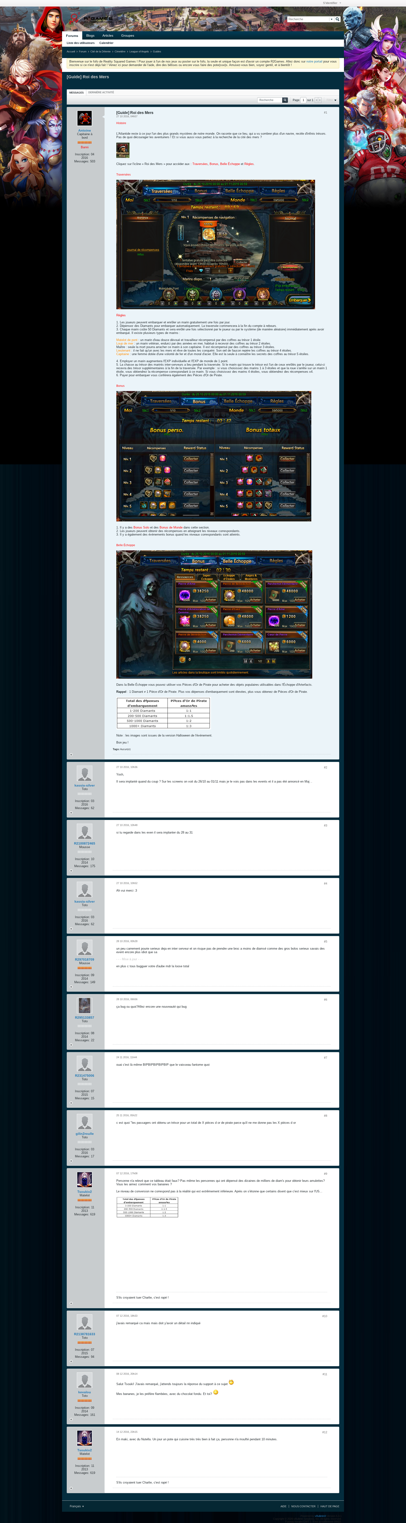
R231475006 (84, 1075)
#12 (324, 1432)
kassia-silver (84, 785)
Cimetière (120, 51)
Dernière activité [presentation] (101, 92)
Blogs (90, 35)
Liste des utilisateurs (81, 43)
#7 (325, 1057)
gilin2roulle (85, 1133)
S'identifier (330, 3)
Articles (107, 35)
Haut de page (329, 1506)
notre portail (314, 61)
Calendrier (106, 43)
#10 (324, 1316)
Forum (82, 51)
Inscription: (82, 154)
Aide (283, 1506)
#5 (325, 941)
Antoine (84, 130)
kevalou (84, 1392)
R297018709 (84, 959)
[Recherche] (337, 19)
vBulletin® (320, 1516)
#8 (325, 1115)
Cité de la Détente (100, 51)
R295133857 (84, 1017)
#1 (325, 112)
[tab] (76, 92)
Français (76, 1506)
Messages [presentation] (76, 92)
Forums (72, 36)
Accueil (71, 51)
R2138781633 (84, 1334)
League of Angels (139, 51)
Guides (157, 51)
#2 (325, 767)
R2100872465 (84, 843)
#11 (325, 1374)
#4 (325, 883)
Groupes (127, 35)
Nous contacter (303, 1506)
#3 (325, 825)
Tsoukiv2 (84, 1192)
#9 (325, 1173)
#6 (325, 999)
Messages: (81, 161)
